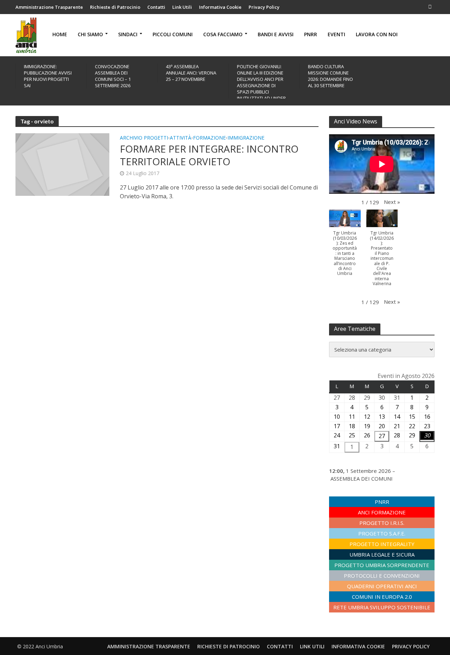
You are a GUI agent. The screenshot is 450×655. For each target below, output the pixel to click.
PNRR (310, 34)
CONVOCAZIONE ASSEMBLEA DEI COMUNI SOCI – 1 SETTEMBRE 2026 (113, 76)
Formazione (209, 138)
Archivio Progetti (144, 138)
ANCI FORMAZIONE (382, 512)
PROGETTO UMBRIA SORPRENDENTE (381, 565)
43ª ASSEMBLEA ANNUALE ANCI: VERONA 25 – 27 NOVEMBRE (191, 72)
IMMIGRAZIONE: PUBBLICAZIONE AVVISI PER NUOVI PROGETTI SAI (48, 76)
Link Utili (182, 7)
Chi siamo (90, 34)
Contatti (156, 7)
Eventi (336, 34)
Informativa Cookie (220, 7)
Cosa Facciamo (223, 34)
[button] (392, 202)
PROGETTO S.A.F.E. (381, 533)
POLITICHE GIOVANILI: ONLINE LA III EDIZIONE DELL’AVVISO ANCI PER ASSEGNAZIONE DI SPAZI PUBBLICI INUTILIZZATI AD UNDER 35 (261, 85)
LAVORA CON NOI (377, 34)
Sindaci (127, 34)
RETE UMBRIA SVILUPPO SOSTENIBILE (381, 607)
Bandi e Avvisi (276, 34)
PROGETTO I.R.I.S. (381, 522)
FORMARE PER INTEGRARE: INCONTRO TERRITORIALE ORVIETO (209, 155)
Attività (180, 138)
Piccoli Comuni (173, 34)
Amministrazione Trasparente (49, 7)
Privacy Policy (264, 7)
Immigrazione (245, 138)
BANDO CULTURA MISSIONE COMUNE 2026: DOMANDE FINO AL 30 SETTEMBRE (330, 76)
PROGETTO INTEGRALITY (381, 543)
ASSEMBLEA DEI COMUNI (361, 478)
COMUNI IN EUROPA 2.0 (382, 596)
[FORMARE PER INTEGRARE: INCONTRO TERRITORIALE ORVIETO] (62, 164)
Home (59, 34)
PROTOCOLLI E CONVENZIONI (382, 575)
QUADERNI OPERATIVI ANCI (382, 586)
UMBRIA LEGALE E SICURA (381, 554)
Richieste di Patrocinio (115, 7)
